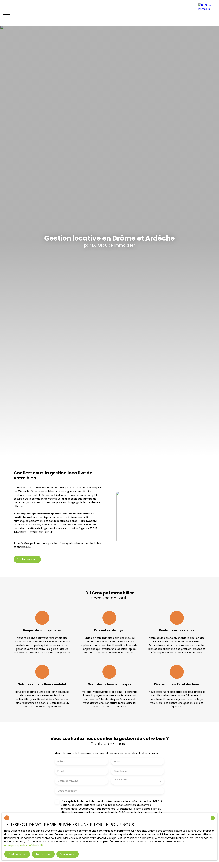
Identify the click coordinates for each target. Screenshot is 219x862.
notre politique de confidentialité (24, 845)
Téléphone (120, 771)
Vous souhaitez (120, 779)
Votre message (67, 790)
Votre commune (68, 780)
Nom (117, 761)
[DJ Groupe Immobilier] (207, 13)
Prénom (62, 761)
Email (60, 771)
